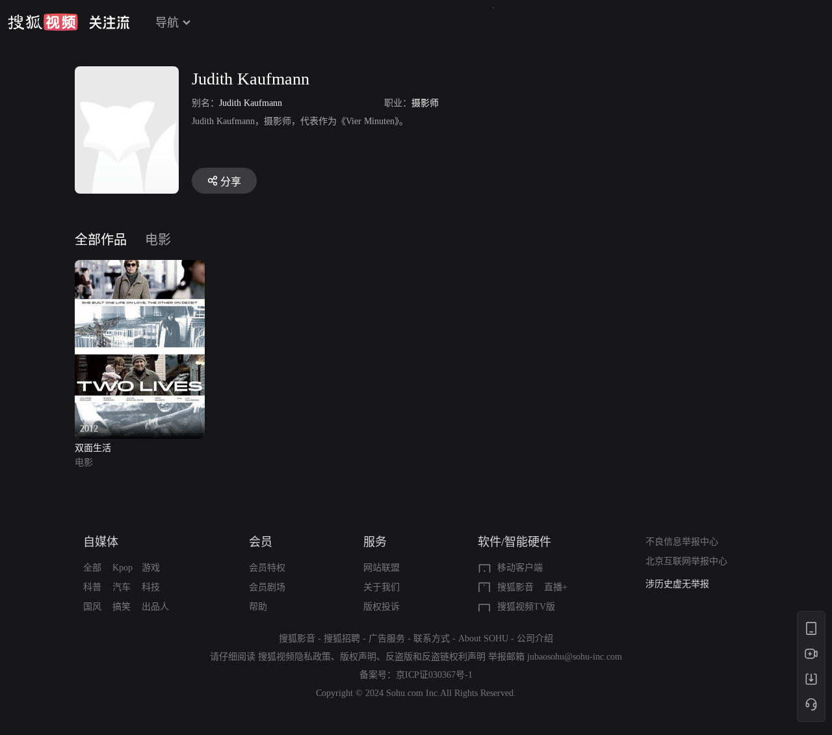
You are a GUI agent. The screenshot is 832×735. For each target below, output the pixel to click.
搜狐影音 (515, 587)
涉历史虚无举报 (677, 584)
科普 (92, 587)
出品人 (155, 607)
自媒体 (100, 541)
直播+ (555, 587)
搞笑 (121, 607)
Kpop (122, 568)
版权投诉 (381, 607)
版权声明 (358, 657)
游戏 (151, 568)
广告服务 (387, 638)
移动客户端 (520, 568)
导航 (167, 23)
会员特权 (267, 568)
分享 (230, 181)
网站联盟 (381, 568)
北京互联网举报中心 (686, 561)
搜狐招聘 (342, 638)
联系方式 (431, 638)
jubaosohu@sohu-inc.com (574, 657)
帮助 (258, 607)
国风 (92, 607)
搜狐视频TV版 (526, 607)
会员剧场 (267, 587)
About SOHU (483, 638)
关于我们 (381, 587)
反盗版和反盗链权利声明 (435, 657)
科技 (151, 587)
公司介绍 (535, 638)
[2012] (140, 267)
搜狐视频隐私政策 (294, 657)
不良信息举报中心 (681, 542)
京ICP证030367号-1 (434, 675)
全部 (92, 568)
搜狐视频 (42, 22)
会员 (260, 541)
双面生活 (93, 448)
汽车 (121, 587)
